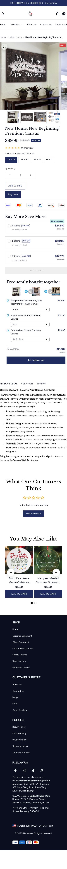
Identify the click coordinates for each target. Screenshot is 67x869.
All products (16, 37)
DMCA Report (46, 825)
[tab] (32, 603)
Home (3, 37)
